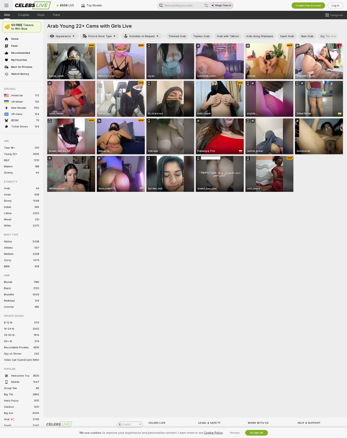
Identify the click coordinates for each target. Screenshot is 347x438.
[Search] (206, 5)
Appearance (63, 36)
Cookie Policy (213, 432)
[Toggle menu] (6, 5)
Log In (335, 5)
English (126, 424)
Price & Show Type (100, 36)
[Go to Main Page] (33, 5)
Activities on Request (142, 36)
